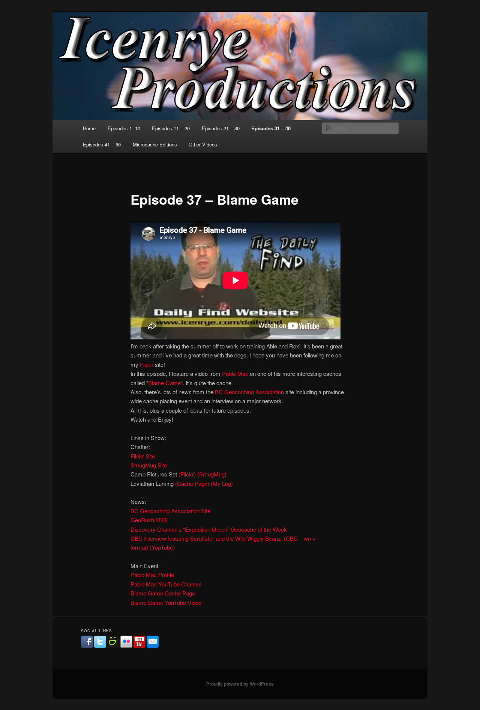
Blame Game (164, 383)
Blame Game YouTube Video (165, 602)
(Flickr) (187, 474)
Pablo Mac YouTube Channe (165, 584)
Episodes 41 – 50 (102, 144)
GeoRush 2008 (149, 520)
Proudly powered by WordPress (240, 683)
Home (89, 128)
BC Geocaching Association (249, 392)
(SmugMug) (211, 474)
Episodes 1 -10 (124, 128)
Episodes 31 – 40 (271, 128)
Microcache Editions (155, 144)
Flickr (146, 364)
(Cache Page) (192, 483)
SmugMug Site (148, 465)
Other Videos (203, 144)
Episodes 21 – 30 (221, 128)
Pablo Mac (235, 373)
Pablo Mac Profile (152, 575)
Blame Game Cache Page (162, 593)
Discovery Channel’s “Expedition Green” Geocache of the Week (208, 529)
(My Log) (222, 483)
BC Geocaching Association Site (170, 511)
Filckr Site (142, 456)
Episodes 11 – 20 (171, 128)
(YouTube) (162, 547)
